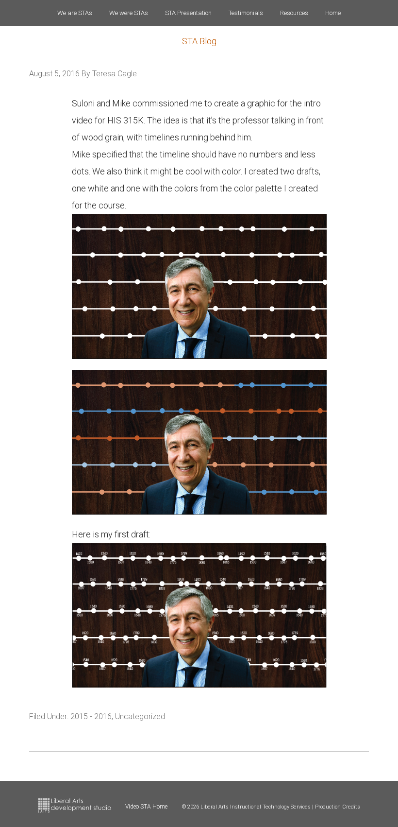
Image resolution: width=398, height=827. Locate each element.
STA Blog (199, 41)
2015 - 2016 (91, 716)
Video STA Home (146, 806)
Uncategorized (140, 716)
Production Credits (337, 807)
